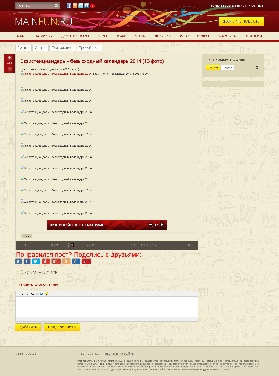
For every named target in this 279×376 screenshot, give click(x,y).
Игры (102, 36)
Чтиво (140, 36)
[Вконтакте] (86, 6)
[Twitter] (80, 6)
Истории (254, 36)
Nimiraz (91, 245)
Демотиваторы (75, 36)
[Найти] (56, 6)
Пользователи (63, 47)
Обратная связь (89, 354)
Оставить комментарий (37, 285)
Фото (184, 36)
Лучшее (23, 47)
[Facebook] (68, 6)
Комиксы (44, 36)
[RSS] (74, 6)
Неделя (227, 67)
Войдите (217, 5)
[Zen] (92, 6)
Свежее (40, 47)
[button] (18, 294)
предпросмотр (62, 326)
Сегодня (213, 67)
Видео (203, 36)
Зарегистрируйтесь (248, 5)
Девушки (163, 36)
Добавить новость (241, 21)
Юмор (22, 36)
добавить (28, 326)
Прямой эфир (89, 47)
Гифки (120, 36)
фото (27, 236)
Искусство (227, 36)
